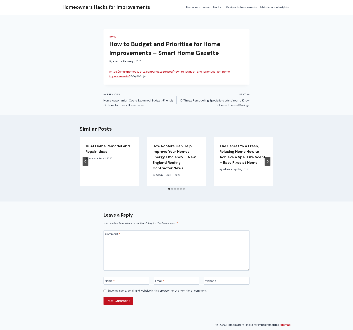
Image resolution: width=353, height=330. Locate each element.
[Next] (267, 161)
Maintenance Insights (274, 7)
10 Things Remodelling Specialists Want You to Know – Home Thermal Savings (214, 100)
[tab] (169, 189)
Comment (112, 234)
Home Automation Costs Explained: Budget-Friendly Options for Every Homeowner (139, 100)
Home (112, 36)
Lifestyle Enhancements (241, 7)
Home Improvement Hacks (203, 7)
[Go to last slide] (85, 161)
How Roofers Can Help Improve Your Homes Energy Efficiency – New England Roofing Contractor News (174, 157)
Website (210, 281)
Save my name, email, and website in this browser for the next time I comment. (157, 290)
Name (110, 281)
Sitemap (285, 325)
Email (159, 281)
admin (116, 61)
